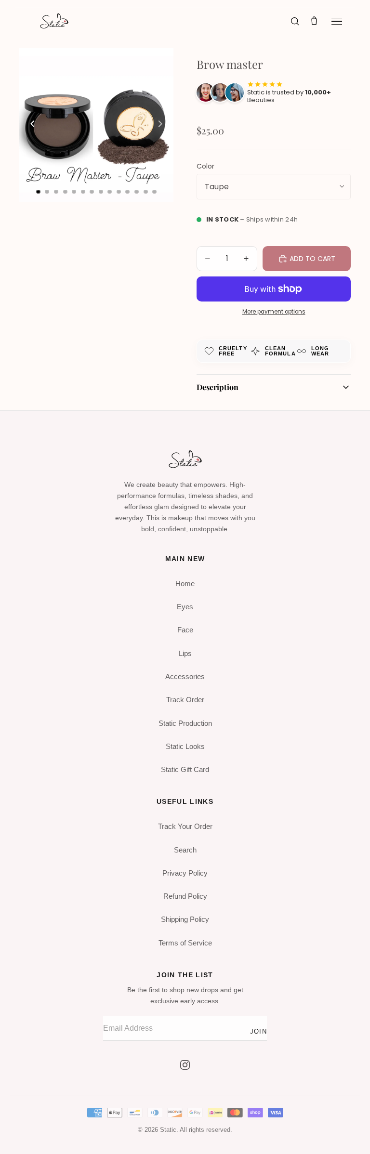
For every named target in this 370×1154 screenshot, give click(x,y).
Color (205, 166)
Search (185, 850)
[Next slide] (162, 125)
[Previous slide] (29, 125)
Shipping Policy (185, 919)
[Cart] (314, 21)
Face (185, 630)
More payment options (273, 311)
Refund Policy (185, 896)
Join (258, 1031)
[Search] (295, 21)
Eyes (185, 607)
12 (136, 191)
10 (118, 191)
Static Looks (185, 746)
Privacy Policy (185, 873)
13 (145, 191)
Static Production (185, 723)
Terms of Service (185, 943)
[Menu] (337, 21)
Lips (185, 653)
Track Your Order (185, 826)
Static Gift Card (185, 769)
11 (127, 191)
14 (154, 191)
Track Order (185, 699)
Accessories (185, 676)
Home (185, 583)
